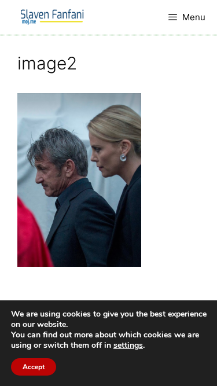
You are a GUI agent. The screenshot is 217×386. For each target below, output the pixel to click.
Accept (34, 367)
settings (128, 345)
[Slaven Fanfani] (52, 17)
